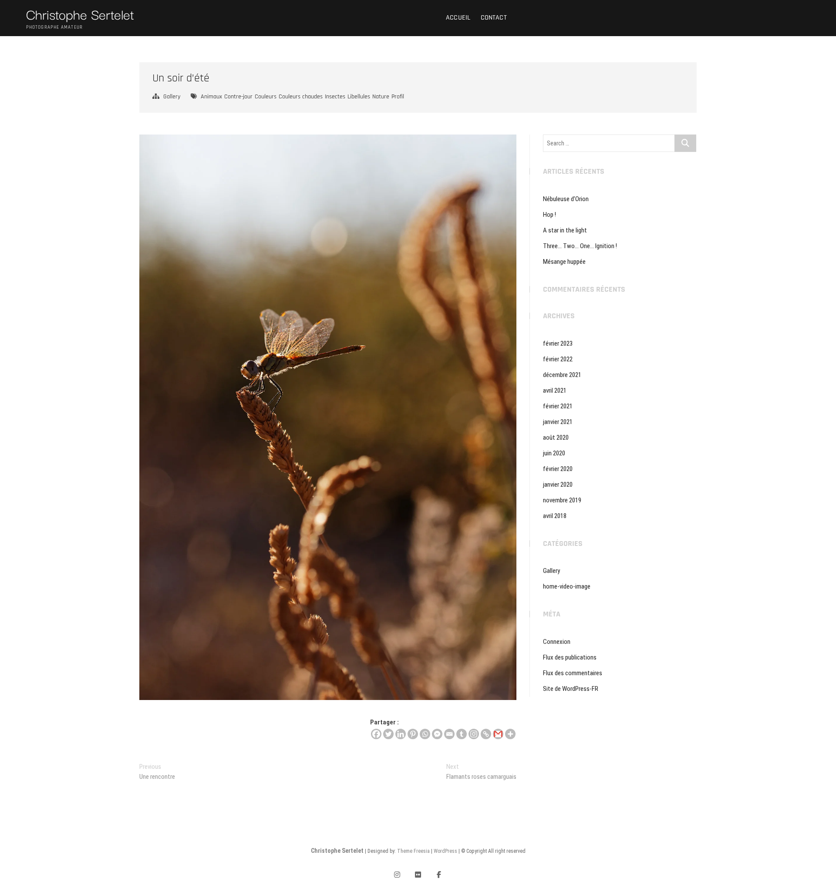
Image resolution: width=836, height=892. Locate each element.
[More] (510, 734)
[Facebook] (376, 734)
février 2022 (558, 359)
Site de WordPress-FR (570, 689)
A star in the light (565, 230)
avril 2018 (554, 516)
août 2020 (556, 437)
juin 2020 (554, 453)
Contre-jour (238, 97)
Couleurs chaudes (301, 97)
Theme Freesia (413, 851)
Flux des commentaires (572, 673)
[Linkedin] (400, 734)
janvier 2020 (558, 484)
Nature (380, 97)
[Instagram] (474, 734)
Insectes (335, 97)
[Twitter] (388, 734)
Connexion (556, 642)
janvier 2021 (558, 422)
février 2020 (558, 469)
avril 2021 (554, 390)
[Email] (449, 734)
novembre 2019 (562, 500)
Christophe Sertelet (80, 14)
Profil (397, 97)
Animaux (211, 97)
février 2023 (558, 343)
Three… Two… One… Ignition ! (580, 246)
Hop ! (549, 215)
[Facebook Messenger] (437, 734)
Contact (494, 17)
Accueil (458, 17)
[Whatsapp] (425, 734)
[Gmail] (498, 734)
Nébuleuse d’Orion (566, 199)
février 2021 (558, 406)
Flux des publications (570, 657)
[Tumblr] (461, 734)
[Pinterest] (413, 734)
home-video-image (566, 586)
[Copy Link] (486, 734)
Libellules (358, 97)
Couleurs (265, 97)
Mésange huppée (564, 262)
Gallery (171, 97)
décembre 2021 (562, 375)
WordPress (445, 851)
